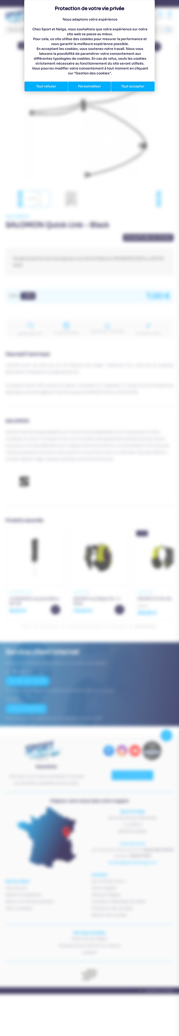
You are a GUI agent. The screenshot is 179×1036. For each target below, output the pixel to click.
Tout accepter (133, 86)
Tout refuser (46, 86)
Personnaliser (89, 86)
